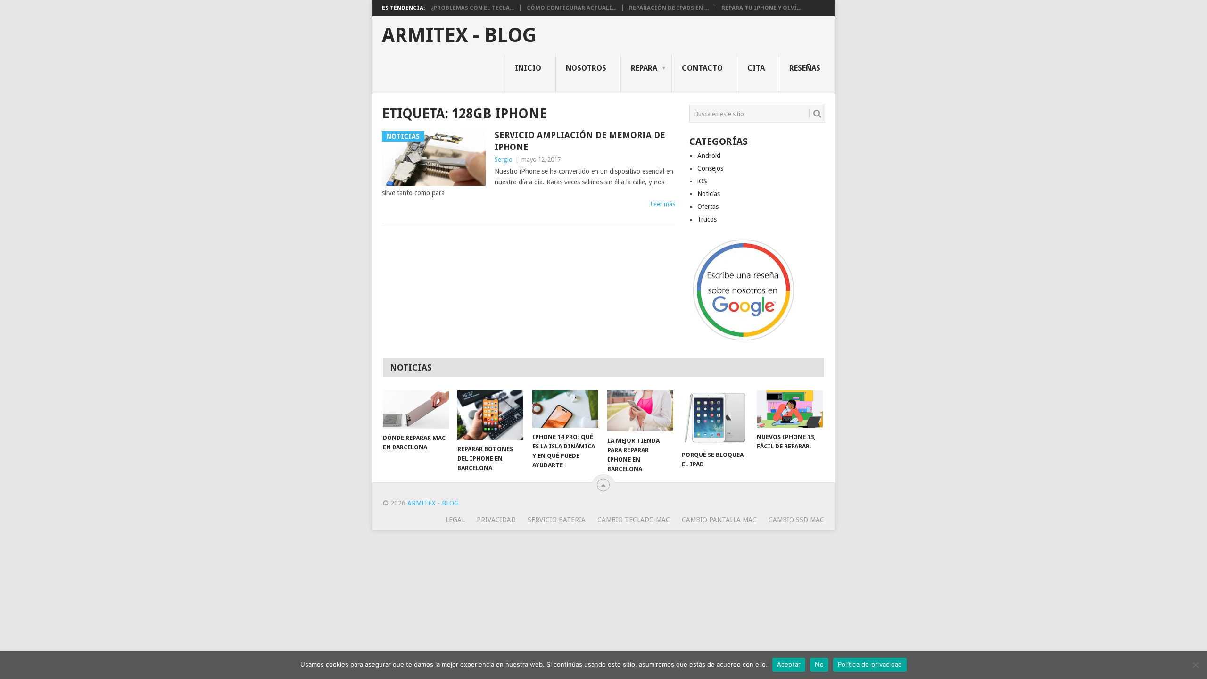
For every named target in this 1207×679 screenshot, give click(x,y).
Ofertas (708, 206)
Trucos (707, 219)
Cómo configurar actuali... (571, 8)
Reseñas (804, 68)
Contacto (702, 68)
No (819, 664)
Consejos (710, 168)
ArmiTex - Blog (459, 35)
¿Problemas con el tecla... (472, 8)
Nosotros (586, 68)
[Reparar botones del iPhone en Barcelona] (490, 415)
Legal (455, 519)
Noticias (708, 194)
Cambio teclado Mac (633, 519)
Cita (756, 68)
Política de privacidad (870, 664)
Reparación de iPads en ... (669, 8)
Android (708, 155)
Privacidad (496, 519)
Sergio (504, 159)
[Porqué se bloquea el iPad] (715, 417)
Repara (644, 68)
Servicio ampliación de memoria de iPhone (580, 141)
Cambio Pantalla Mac (719, 519)
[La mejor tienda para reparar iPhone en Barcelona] (640, 410)
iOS (702, 181)
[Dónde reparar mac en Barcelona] (416, 409)
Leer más (663, 203)
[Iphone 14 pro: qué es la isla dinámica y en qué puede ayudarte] (565, 409)
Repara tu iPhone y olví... (761, 8)
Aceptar (789, 664)
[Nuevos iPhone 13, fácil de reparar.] (790, 409)
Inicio (528, 68)
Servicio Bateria (557, 519)
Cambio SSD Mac (796, 519)
